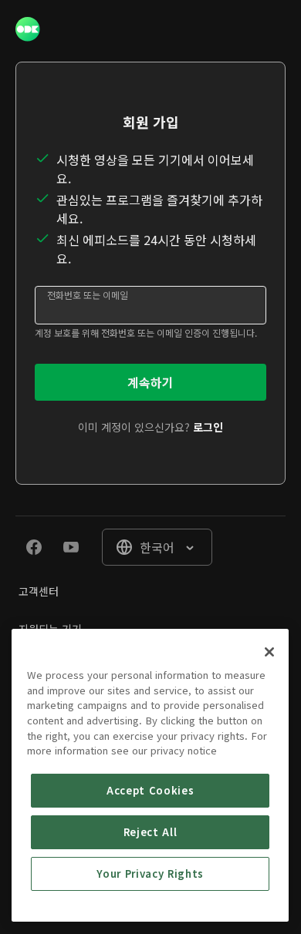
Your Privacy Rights (149, 873)
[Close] (269, 652)
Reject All (150, 832)
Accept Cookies (150, 790)
